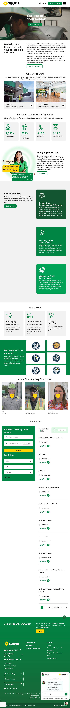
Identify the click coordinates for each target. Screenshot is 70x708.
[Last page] (66, 607)
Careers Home (30, 642)
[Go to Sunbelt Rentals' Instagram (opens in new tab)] (14, 688)
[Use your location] (20, 443)
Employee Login (14, 679)
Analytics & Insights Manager (49, 487)
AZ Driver (42, 454)
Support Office (52, 658)
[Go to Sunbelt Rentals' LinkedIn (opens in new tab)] (16, 688)
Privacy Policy (7, 663)
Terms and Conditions (10, 665)
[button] (18, 461)
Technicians (50, 650)
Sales (48, 655)
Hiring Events (14, 684)
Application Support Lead (48, 504)
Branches (50, 642)
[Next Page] (61, 607)
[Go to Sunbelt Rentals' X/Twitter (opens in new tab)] (11, 688)
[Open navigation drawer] (64, 3)
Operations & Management (54, 648)
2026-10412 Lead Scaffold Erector (51, 438)
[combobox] (13, 443)
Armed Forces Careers (33, 648)
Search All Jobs (55, 3)
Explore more (10, 206)
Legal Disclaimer (8, 668)
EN (42, 3)
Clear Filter (7, 477)
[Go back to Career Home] (11, 3)
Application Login (14, 674)
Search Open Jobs (34, 66)
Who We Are (30, 645)
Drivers (49, 645)
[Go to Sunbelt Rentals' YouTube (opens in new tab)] (5, 688)
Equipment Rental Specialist (54, 653)
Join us (40, 631)
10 (58, 607)
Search (18, 450)
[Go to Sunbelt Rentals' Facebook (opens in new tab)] (8, 688)
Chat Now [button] (42, 173)
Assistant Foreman (45, 520)
